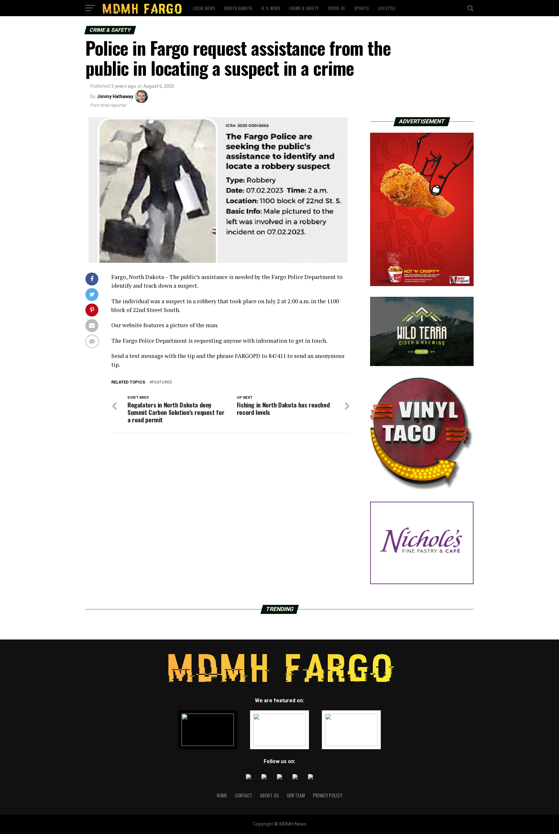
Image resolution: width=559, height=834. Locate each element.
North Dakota (238, 8)
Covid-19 (336, 8)
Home (222, 795)
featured (162, 382)
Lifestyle (387, 8)
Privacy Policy (327, 795)
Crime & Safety (304, 8)
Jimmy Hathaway (115, 96)
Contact (243, 795)
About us (269, 795)
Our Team (296, 795)
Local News (204, 8)
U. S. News (270, 8)
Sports (361, 8)
